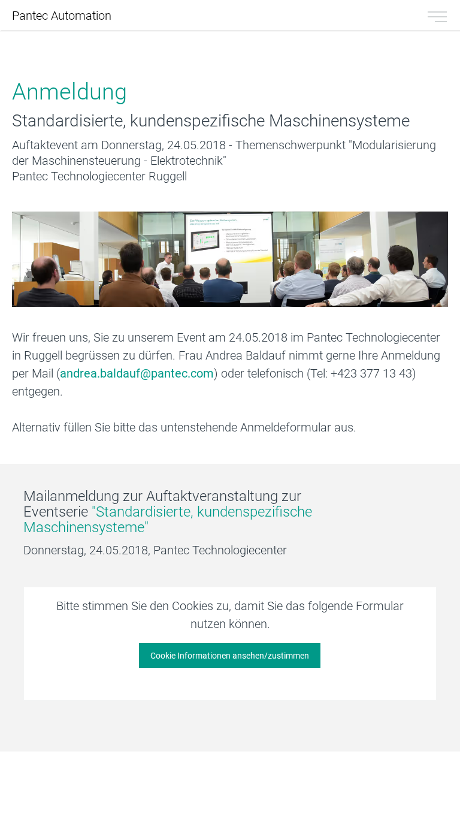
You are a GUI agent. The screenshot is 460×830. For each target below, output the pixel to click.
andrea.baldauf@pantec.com (137, 373)
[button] (229, 655)
